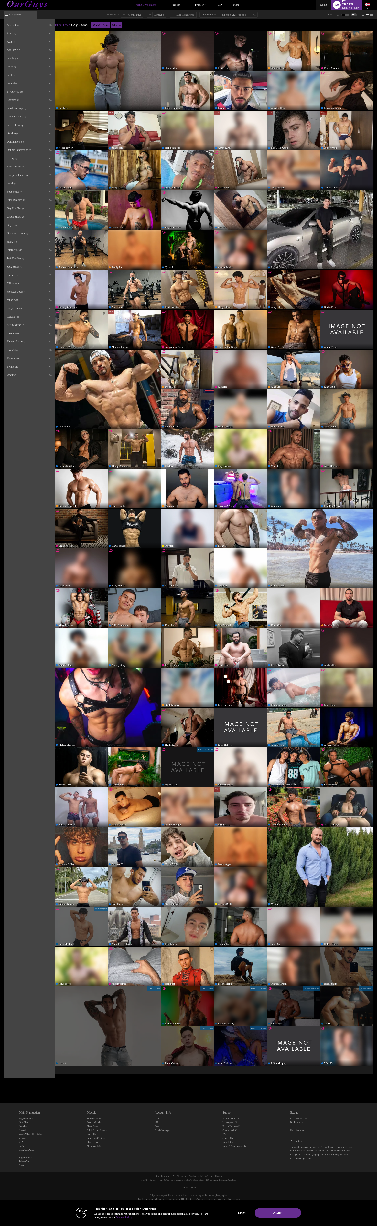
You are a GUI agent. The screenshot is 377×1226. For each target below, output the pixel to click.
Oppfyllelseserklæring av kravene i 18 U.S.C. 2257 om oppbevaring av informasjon (189, 1199)
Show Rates (92, 1126)
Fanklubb (91, 1134)
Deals (21, 1165)
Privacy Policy (124, 1217)
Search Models (94, 1122)
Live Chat (23, 1122)
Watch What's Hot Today (30, 1134)
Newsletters (227, 1142)
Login (323, 4)
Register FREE (26, 1118)
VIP (219, 4)
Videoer (175, 4)
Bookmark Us (296, 1122)
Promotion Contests (96, 1138)
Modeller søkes (94, 1118)
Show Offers (93, 1142)
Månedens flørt (94, 1146)
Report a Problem (230, 1118)
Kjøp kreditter (25, 1157)
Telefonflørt (24, 1161)
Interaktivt (23, 1126)
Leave (243, 1212)
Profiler (199, 4)
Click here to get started (301, 1158)
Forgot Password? (231, 1126)
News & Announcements (234, 1146)
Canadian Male (297, 1130)
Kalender (23, 1130)
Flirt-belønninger (162, 1130)
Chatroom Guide (230, 1130)
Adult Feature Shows (97, 1130)
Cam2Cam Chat (26, 1150)
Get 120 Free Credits (300, 1118)
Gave (157, 1126)
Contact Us (227, 1138)
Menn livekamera (146, 4)
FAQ (224, 1134)
